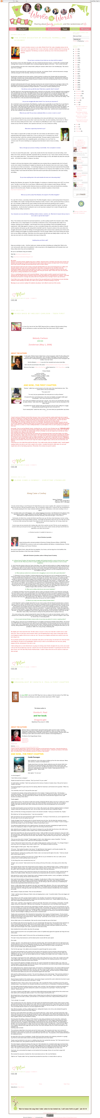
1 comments (33, 666)
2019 (76, 64)
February (78, 131)
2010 (76, 84)
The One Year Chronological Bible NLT (81, 175)
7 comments (33, 298)
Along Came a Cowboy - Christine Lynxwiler (40, 480)
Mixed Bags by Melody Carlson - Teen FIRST (39, 313)
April (77, 126)
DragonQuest (25, 739)
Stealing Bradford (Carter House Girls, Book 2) (56, 364)
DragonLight (40, 720)
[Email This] (11, 300)
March (78, 128)
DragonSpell (25, 738)
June (77, 104)
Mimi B (33, 1117)
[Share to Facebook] (16, 300)
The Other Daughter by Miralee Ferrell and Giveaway (40, 39)
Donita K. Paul (40, 712)
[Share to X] (14, 300)
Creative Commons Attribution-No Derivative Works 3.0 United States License (60, 1117)
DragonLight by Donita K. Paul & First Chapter (41, 682)
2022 (76, 58)
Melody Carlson (40, 338)
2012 (76, 80)
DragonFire (24, 742)
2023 (76, 55)
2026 (76, 49)
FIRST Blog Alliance (61, 367)
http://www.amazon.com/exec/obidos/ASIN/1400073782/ (25, 747)
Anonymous (77, 178)
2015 (76, 73)
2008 (76, 89)
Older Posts (67, 1084)
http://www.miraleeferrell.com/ (18, 189)
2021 (76, 60)
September (79, 98)
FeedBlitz (86, 41)
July (77, 102)
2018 (76, 67)
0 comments (34, 1071)
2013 (76, 78)
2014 (76, 76)
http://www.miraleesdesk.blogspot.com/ (23, 256)
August (78, 100)
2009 (76, 87)
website (38, 362)
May (77, 124)
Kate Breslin (80, 151)
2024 (76, 53)
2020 (76, 62)
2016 (76, 71)
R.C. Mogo (80, 168)
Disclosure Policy (50, 1112)
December (79, 91)
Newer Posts (14, 1084)
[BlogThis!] (13, 300)
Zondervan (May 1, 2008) (40, 345)
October (78, 95)
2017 (76, 69)
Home (40, 1084)
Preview (75, 41)
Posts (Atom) (21, 1087)
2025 (76, 51)
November (79, 93)
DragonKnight (25, 741)
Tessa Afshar (80, 186)
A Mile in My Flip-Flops (40, 367)
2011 (76, 82)
